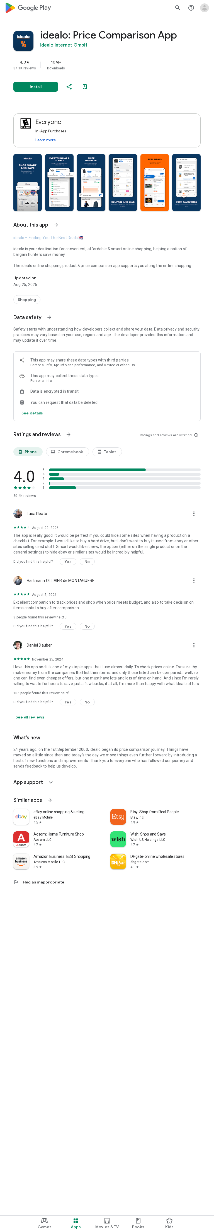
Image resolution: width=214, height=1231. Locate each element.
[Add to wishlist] (84, 86)
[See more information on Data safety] (49, 317)
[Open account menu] (204, 7)
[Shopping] (26, 299)
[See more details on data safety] (32, 413)
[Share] (69, 86)
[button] (27, 182)
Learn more (45, 139)
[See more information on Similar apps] (50, 800)
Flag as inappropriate (38, 882)
